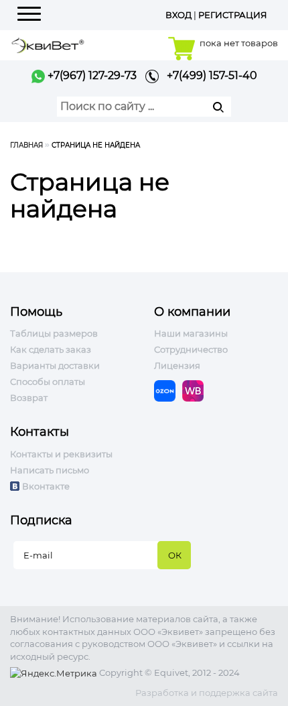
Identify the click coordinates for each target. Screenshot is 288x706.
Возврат (29, 397)
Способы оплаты (47, 381)
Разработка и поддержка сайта (206, 692)
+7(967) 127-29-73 (91, 75)
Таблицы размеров (54, 333)
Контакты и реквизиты (61, 454)
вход (178, 14)
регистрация (232, 14)
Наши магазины (191, 333)
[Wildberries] (196, 390)
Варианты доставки (55, 365)
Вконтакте (46, 486)
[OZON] (168, 390)
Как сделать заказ (50, 349)
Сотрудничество (191, 349)
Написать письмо (49, 470)
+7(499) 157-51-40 (208, 75)
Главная (26, 145)
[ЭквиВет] (48, 44)
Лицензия (177, 365)
